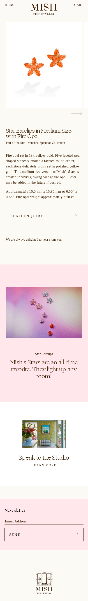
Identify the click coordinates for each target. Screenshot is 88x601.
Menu (10, 4)
